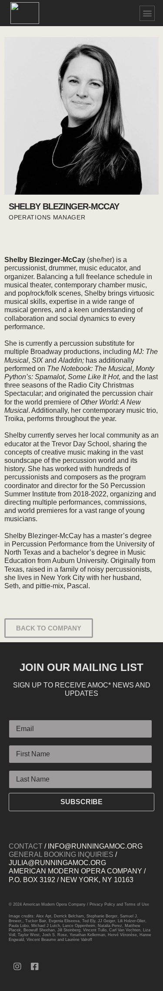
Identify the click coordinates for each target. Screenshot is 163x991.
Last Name (25, 766)
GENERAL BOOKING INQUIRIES (61, 854)
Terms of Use (136, 904)
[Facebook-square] (34, 966)
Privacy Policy (102, 904)
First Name (26, 741)
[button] (147, 13)
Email (18, 716)
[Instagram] (17, 966)
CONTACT (26, 846)
